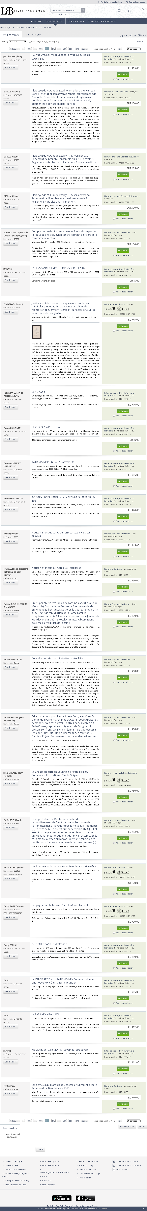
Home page (36, 21)
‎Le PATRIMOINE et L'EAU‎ (46, 1014)
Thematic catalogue (25, 27)
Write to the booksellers (111, 2)
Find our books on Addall (16, 1184)
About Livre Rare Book (88, 1161)
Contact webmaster (87, 1169)
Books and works (54, 21)
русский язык (92, 1206)
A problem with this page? (90, 1173)
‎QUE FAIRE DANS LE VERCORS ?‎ (49, 944)
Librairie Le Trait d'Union (114, 304)
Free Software (48, 1184)
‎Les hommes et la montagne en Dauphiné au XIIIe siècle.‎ (64, 866)
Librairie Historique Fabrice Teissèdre (120, 773)
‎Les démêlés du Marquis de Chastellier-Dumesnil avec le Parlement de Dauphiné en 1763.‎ (64, 1086)
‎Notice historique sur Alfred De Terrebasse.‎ (57, 567)
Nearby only (53, 41)
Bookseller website (50, 1165)
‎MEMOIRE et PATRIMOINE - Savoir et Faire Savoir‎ (60, 1049)
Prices (45, 1176)
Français (80, 1206)
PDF (125, 35)
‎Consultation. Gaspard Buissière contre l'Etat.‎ (58, 658)
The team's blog (86, 1165)
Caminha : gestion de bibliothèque (54, 1172)
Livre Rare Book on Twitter (126, 1161)
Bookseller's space (136, 2)
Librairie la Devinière (113, 569)
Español (59, 1206)
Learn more (101, 1209)
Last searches (10, 1128)
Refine (140, 41)
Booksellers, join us (50, 1161)
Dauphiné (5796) (11, 34)
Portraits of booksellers (16, 1169)
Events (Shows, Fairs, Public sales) (15, 1175)
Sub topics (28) (33, 34)
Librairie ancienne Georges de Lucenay (121, 156)
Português (69, 1206)
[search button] (83, 10)
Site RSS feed (121, 1169)
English (50, 1206)
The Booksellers (76, 21)
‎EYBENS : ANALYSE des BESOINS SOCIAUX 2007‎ (58, 268)
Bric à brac (46, 1180)
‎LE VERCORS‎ (39, 391)
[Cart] (119, 10)
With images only (39, 41)
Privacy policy (85, 1177)
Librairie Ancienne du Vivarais (117, 232)
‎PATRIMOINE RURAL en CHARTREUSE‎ (53, 462)
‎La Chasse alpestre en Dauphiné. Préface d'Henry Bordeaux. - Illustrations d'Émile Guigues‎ (60, 773)
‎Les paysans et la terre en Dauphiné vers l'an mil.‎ (60, 905)
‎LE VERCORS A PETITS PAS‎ (46, 427)
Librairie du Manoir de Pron (116, 91)
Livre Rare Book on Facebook (128, 1165)
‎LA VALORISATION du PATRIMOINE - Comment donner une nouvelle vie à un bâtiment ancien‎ (63, 981)
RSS (134, 35)
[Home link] (22, 11)
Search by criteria (59, 14)
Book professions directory (102, 21)
